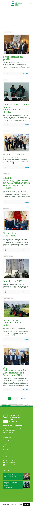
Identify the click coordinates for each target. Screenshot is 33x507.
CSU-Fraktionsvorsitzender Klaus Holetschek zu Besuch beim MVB (14, 371)
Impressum (7, 444)
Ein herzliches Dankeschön (10, 234)
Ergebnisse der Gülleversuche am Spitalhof (12, 322)
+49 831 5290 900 (10, 460)
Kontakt (7, 452)
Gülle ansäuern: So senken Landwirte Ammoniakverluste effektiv (16, 108)
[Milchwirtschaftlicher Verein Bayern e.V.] (16, 3)
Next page (23, 398)
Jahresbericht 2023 (12, 281)
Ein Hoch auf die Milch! (15, 154)
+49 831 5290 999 (10, 462)
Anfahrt (7, 449)
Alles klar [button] (26, 504)
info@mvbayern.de (10, 465)
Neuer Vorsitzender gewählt (13, 58)
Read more (26, 73)
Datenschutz (8, 447)
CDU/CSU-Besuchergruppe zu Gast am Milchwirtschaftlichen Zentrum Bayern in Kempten (16, 183)
